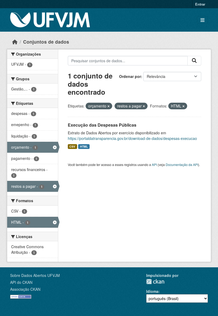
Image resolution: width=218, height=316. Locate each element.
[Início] (15, 41)
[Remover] (108, 106)
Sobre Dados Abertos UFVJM (35, 275)
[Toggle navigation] (202, 20)
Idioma (152, 291)
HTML (84, 146)
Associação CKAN (25, 289)
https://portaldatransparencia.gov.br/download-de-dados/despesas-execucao (132, 138)
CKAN (155, 281)
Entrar (200, 4)
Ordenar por (130, 76)
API (154, 164)
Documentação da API (182, 164)
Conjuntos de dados (46, 41)
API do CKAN (21, 282)
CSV (72, 146)
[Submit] (194, 60)
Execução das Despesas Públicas (102, 125)
